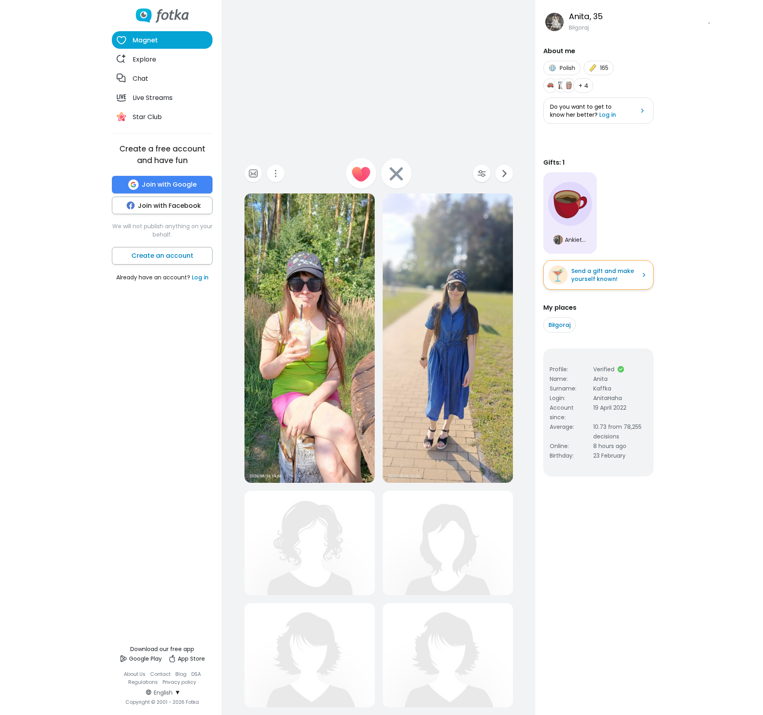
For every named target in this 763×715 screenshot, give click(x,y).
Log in (200, 277)
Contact (160, 674)
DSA (196, 674)
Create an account (162, 255)
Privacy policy (179, 682)
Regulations (143, 682)
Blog (181, 674)
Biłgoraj (559, 325)
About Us (134, 674)
